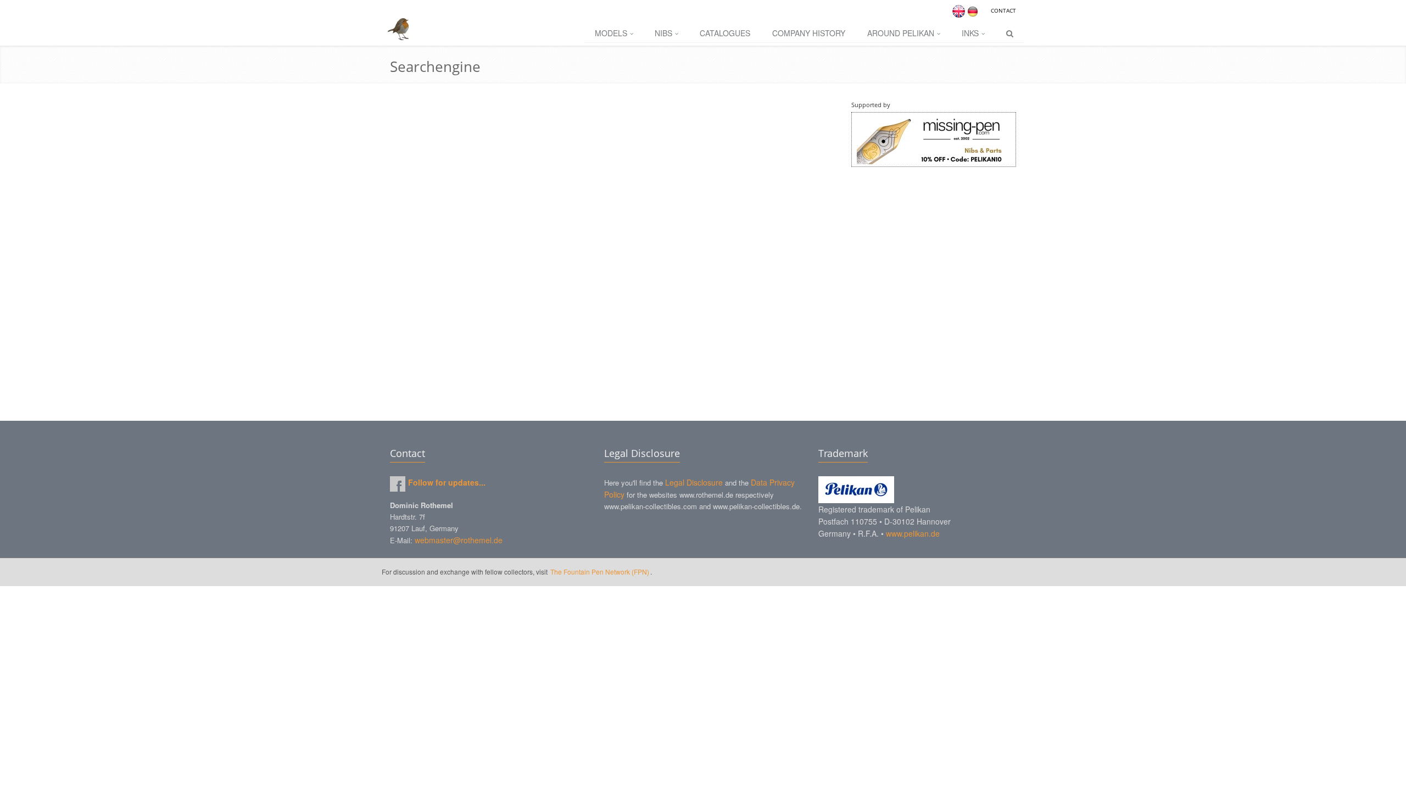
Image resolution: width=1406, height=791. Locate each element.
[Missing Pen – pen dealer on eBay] (933, 139)
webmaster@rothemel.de (459, 539)
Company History (808, 32)
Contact (1003, 10)
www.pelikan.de (913, 533)
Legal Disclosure (694, 482)
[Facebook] (397, 484)
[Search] (1009, 33)
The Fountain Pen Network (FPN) (599, 571)
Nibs (663, 32)
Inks (970, 32)
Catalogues (725, 32)
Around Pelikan (900, 32)
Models (611, 32)
